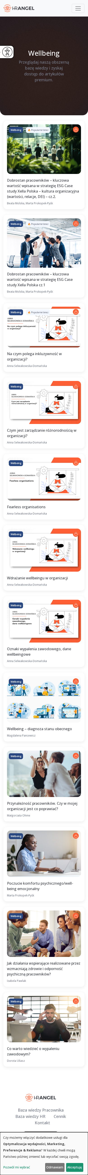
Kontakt (42, 1122)
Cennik (60, 1116)
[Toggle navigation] (78, 8)
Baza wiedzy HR (30, 1116)
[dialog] (44, 1153)
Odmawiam (54, 1167)
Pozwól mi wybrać (16, 1167)
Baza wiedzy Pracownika (41, 1110)
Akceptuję (74, 1167)
